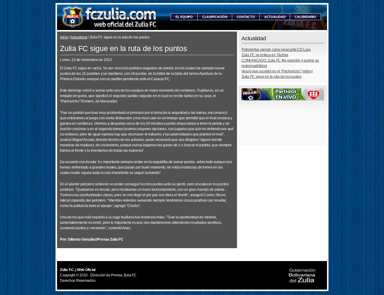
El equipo (184, 17)
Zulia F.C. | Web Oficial (109, 17)
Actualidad (275, 17)
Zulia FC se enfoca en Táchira (265, 55)
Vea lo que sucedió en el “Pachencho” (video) (277, 71)
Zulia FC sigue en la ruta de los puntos (272, 77)
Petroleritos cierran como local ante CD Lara (276, 49)
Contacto (246, 17)
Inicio (64, 37)
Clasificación (214, 17)
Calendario (305, 17)
